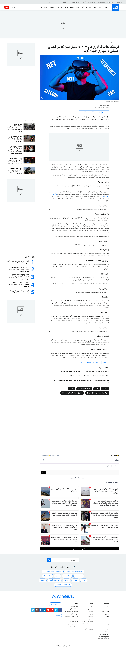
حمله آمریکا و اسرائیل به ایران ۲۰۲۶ (52, 571)
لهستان (75, 580)
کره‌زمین (59, 7)
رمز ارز (71, 388)
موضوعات (106, 603)
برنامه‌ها (107, 629)
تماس (76, 619)
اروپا (100, 7)
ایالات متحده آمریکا (54, 580)
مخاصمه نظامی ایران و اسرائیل (74, 571)
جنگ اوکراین (79, 576)
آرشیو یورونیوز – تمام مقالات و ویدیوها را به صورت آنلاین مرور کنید (103, 636)
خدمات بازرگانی (74, 609)
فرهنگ (66, 7)
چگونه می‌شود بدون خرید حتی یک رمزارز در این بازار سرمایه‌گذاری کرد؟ (89, 376)
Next (72, 7)
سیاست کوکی (74, 614)
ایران (57, 576)
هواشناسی (90, 611)
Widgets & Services (87, 624)
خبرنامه (58, 615)
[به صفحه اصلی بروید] (115, 7)
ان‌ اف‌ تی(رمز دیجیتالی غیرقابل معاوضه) (97, 393)
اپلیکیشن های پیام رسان (87, 621)
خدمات (91, 603)
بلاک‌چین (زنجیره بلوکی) (84, 388)
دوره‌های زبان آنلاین (88, 629)
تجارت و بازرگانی (86, 7)
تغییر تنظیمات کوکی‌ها (72, 627)
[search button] (49, 2)
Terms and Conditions (71, 611)
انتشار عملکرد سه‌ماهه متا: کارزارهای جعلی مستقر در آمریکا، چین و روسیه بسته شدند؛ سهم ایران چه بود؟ (81, 381)
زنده (6, 7)
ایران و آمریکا (47, 576)
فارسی (118, 2)
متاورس (105, 388)
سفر (77, 7)
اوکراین (66, 580)
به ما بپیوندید (90, 616)
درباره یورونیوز (74, 606)
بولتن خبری (90, 609)
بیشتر (76, 603)
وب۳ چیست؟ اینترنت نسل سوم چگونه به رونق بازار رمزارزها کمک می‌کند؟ (89, 331)
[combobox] (58, 2)
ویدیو (45, 7)
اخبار (115, 42)
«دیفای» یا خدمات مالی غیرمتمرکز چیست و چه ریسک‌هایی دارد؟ (91, 292)
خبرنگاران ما (106, 632)
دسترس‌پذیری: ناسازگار (72, 624)
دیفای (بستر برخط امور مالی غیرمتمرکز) (72, 393)
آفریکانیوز (91, 627)
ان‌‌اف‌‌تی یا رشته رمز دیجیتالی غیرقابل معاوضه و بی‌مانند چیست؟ (91, 209)
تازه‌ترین (105, 7)
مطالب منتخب (29, 121)
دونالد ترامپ (67, 576)
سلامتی (52, 7)
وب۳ (96, 388)
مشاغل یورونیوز (74, 621)
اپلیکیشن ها (90, 619)
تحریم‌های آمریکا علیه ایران (63, 585)
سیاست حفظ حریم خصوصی (71, 616)
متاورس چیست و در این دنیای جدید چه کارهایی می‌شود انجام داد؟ (91, 245)
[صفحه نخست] (118, 42)
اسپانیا (42, 580)
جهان (94, 7)
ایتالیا (83, 580)
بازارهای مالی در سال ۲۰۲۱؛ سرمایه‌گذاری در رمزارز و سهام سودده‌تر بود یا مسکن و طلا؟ (85, 371)
